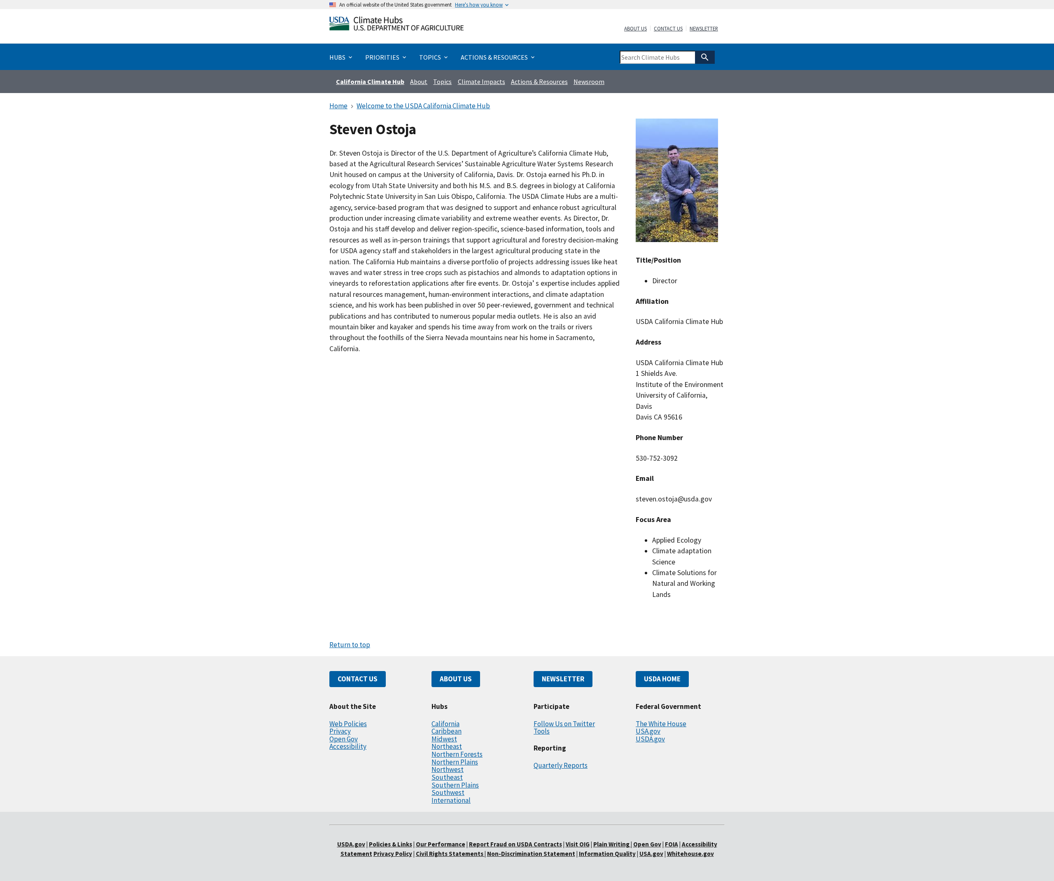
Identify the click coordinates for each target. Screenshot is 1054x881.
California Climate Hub (370, 81)
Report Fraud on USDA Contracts (515, 844)
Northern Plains (454, 762)
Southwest (447, 792)
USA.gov (648, 731)
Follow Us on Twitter (564, 723)
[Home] (396, 25)
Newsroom (589, 81)
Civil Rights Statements (450, 854)
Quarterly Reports (561, 765)
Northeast (446, 746)
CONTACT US (358, 678)
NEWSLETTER (563, 678)
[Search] (705, 57)
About (418, 81)
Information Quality (607, 854)
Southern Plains (455, 785)
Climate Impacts (481, 81)
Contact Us (668, 28)
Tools (542, 731)
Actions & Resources (539, 81)
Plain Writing (612, 844)
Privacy (340, 731)
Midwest (444, 738)
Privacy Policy (392, 854)
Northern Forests (457, 754)
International (451, 800)
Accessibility (347, 746)
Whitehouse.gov (690, 854)
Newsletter (704, 28)
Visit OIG (578, 844)
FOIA (671, 844)
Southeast (447, 777)
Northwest (447, 769)
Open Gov (343, 738)
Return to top (349, 644)
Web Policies (348, 723)
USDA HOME (662, 678)
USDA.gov (650, 738)
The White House (661, 723)
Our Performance (440, 844)
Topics (442, 81)
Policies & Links (390, 844)
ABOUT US (456, 678)
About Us (635, 28)
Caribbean (446, 731)
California (445, 723)
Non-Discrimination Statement (531, 854)
